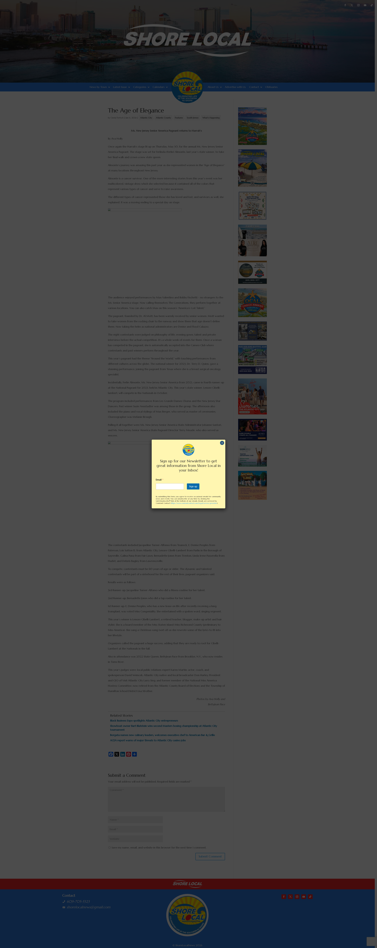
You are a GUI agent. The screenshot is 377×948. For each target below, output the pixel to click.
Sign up (193, 486)
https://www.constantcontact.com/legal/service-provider (194, 503)
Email (159, 479)
